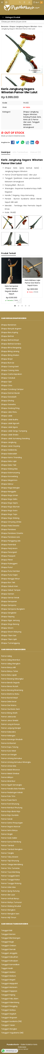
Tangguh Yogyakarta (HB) (12, 1033)
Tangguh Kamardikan (10, 964)
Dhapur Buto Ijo (7, 363)
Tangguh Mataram (9, 987)
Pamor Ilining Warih (9, 713)
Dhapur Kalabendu (9, 450)
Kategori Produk (12, 17)
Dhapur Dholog (7, 400)
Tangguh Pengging (9, 1006)
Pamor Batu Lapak (9, 675)
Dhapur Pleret (7, 560)
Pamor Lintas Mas (8, 766)
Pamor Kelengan (8, 735)
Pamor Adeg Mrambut (10, 660)
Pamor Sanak (6, 819)
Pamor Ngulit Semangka (11, 785)
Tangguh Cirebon (8, 945)
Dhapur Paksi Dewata (10, 525)
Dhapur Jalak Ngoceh (10, 423)
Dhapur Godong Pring (10, 408)
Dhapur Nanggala (8, 491)
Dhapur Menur (7, 484)
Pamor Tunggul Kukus (10, 879)
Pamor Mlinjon (7, 777)
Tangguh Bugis (7, 942)
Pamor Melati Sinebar (10, 773)
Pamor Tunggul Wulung (11, 883)
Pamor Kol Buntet (8, 743)
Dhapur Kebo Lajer (9, 461)
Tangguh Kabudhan (9, 957)
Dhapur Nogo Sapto (9, 503)
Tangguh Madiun (8, 972)
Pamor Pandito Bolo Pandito (13, 788)
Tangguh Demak (8, 949)
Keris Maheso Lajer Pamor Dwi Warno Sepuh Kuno (32, 283)
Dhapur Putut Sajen (9, 575)
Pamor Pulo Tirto (8, 796)
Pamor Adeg (6, 656)
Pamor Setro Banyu (9, 830)
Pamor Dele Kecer (8, 701)
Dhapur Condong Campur (12, 389)
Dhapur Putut (7, 567)
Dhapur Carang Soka (10, 370)
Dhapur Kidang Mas (9, 469)
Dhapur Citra (6, 385)
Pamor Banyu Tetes (9, 671)
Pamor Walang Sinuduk (11, 906)
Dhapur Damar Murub (10, 393)
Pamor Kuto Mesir (8, 751)
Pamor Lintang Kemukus (11, 758)
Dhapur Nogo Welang (10, 518)
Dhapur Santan (7, 594)
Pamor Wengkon (8, 910)
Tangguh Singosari (9, 1017)
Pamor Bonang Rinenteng (12, 690)
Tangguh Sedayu (8, 1010)
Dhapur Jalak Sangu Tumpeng (14, 431)
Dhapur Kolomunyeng (10, 472)
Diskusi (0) (35, 152)
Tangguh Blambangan (10, 938)
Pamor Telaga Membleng (12, 864)
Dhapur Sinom (7, 628)
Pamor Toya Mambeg (10, 872)
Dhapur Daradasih (8, 397)
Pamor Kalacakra (8, 732)
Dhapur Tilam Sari (8, 635)
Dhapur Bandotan (8, 325)
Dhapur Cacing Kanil (9, 366)
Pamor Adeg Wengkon (10, 663)
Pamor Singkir (7, 834)
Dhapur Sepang (7, 616)
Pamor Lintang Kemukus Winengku (16, 762)
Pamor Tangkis (7, 853)
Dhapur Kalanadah (9, 453)
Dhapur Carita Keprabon (11, 374)
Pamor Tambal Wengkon (11, 849)
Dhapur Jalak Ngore (9, 427)
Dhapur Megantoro (9, 480)
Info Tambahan (20, 152)
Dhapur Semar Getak (10, 597)
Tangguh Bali (6, 930)
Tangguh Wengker (9, 1029)
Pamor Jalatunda (8, 716)
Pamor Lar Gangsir (9, 754)
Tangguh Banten (8, 934)
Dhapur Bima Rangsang (11, 347)
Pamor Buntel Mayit (9, 698)
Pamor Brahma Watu (10, 694)
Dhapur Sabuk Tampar (10, 590)
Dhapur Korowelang (9, 476)
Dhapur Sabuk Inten (9, 586)
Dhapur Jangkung (8, 442)
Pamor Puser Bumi (9, 800)
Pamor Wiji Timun (8, 917)
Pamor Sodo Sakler (9, 838)
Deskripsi (5, 152)
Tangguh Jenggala (9, 953)
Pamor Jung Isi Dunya (10, 724)
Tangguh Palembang (10, 1002)
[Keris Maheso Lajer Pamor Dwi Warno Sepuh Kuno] (32, 267)
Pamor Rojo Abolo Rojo (10, 811)
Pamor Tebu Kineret (9, 857)
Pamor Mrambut (8, 781)
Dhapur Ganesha (8, 404)
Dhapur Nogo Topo (9, 514)
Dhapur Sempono (8, 605)
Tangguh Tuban (8, 1025)
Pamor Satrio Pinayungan (12, 823)
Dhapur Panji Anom (9, 548)
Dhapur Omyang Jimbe (11, 522)
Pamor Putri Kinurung (10, 804)
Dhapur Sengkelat (8, 613)
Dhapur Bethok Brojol (10, 340)
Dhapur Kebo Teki (8, 465)
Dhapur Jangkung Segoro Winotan (30, 113)
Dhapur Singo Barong (10, 624)
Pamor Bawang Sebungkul (12, 679)
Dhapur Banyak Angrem (11, 328)
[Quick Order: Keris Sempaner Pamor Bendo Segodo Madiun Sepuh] (3, 281)
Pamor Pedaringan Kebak (12, 792)
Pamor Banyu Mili (8, 667)
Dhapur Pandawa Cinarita (12, 533)
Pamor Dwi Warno (8, 705)
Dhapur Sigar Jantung (10, 620)
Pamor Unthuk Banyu (10, 898)
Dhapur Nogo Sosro (9, 510)
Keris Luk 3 (27, 119)
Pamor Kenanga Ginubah (12, 739)
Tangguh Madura (8, 976)
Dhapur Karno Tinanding (11, 457)
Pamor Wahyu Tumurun (11, 902)
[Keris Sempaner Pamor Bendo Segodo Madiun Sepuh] (11, 270)
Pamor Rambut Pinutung (11, 807)
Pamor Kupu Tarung (9, 747)
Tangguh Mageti (8, 979)
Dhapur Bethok (7, 336)
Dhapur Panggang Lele (10, 541)
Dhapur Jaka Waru (9, 412)
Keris (39, 117)
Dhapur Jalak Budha (9, 419)
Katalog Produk (29, 117)
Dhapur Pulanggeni (9, 563)
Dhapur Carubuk (8, 378)
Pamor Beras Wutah (9, 686)
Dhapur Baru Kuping (9, 332)
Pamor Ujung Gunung (10, 891)
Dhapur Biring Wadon (10, 355)
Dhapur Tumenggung (10, 643)
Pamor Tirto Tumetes (10, 868)
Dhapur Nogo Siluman (10, 506)
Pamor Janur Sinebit (9, 720)
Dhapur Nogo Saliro (9, 499)
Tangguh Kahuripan (9, 961)
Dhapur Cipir (6, 381)
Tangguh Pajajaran (9, 991)
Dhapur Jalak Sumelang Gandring (15, 438)
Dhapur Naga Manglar (10, 488)
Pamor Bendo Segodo (10, 682)
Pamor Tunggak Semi (10, 876)
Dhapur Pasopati (8, 556)
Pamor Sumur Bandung (11, 841)
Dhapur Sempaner (9, 601)
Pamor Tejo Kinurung (10, 860)
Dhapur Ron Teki (8, 582)
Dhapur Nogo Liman (9, 495)
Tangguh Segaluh (8, 1014)
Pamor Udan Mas (8, 887)
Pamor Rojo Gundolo (10, 815)
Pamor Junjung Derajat (11, 728)
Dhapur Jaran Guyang (10, 446)
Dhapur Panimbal (8, 544)
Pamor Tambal (7, 845)
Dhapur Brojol (6, 359)
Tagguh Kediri (7, 968)
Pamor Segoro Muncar (10, 826)
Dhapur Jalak (6, 416)
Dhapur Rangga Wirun (10, 578)
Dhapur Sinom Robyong (11, 632)
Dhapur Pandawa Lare (10, 537)
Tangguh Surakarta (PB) (11, 1021)
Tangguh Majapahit (9, 983)
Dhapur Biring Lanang (10, 351)
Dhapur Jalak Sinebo (9, 435)
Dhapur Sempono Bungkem (13, 609)
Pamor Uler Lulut (30, 120)
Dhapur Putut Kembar (10, 571)
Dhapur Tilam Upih (9, 639)
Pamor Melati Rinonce (10, 770)
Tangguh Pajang (8, 995)
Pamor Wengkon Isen (10, 913)
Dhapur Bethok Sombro (11, 344)
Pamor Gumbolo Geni (10, 709)
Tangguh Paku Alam (9, 998)
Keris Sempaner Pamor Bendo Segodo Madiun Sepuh (11, 290)
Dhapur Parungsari (9, 552)
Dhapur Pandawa (8, 529)
